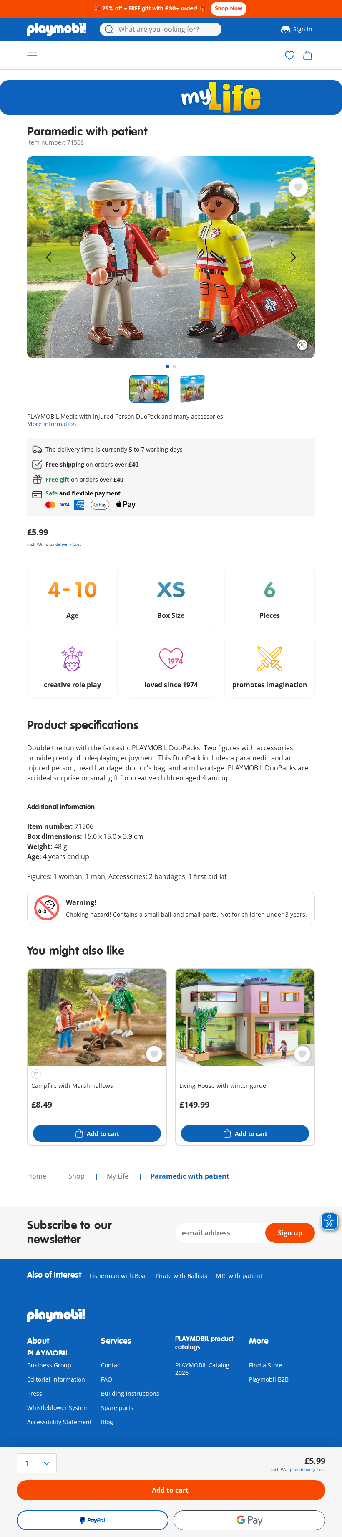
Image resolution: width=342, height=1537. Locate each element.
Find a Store (265, 1365)
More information (51, 424)
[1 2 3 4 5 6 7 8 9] (63, 1463)
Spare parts (117, 1408)
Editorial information (56, 1379)
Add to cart (170, 1490)
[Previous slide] (48, 257)
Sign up (290, 1232)
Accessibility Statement (59, 1422)
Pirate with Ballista (182, 1276)
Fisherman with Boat (118, 1276)
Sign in (302, 29)
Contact (111, 1365)
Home (37, 1176)
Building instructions (130, 1393)
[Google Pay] (249, 1520)
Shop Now (229, 8)
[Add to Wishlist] (298, 187)
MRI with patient (239, 1276)
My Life (118, 1176)
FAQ (106, 1379)
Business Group (49, 1365)
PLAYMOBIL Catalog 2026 (202, 1369)
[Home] (56, 29)
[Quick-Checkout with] (92, 1520)
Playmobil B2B (269, 1379)
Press (34, 1393)
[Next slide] (293, 257)
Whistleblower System (58, 1408)
